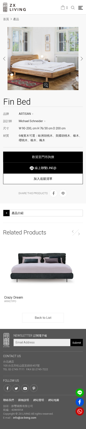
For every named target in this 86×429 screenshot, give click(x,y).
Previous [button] (4, 58)
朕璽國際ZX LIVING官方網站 (14, 7)
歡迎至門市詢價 (43, 157)
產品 (16, 19)
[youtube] (25, 388)
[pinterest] (34, 388)
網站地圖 (53, 400)
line (80, 393)
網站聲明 (38, 400)
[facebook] (53, 193)
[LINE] (63, 193)
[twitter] (16, 388)
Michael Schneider (32, 121)
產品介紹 (17, 213)
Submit (76, 342)
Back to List (43, 318)
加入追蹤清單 (43, 179)
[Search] (73, 8)
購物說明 (23, 400)
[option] (43, 58)
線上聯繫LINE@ (45, 168)
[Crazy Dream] (43, 268)
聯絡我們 (8, 400)
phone (80, 411)
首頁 (6, 19)
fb (80, 402)
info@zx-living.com (24, 417)
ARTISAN (26, 113)
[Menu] (80, 7)
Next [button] (81, 58)
